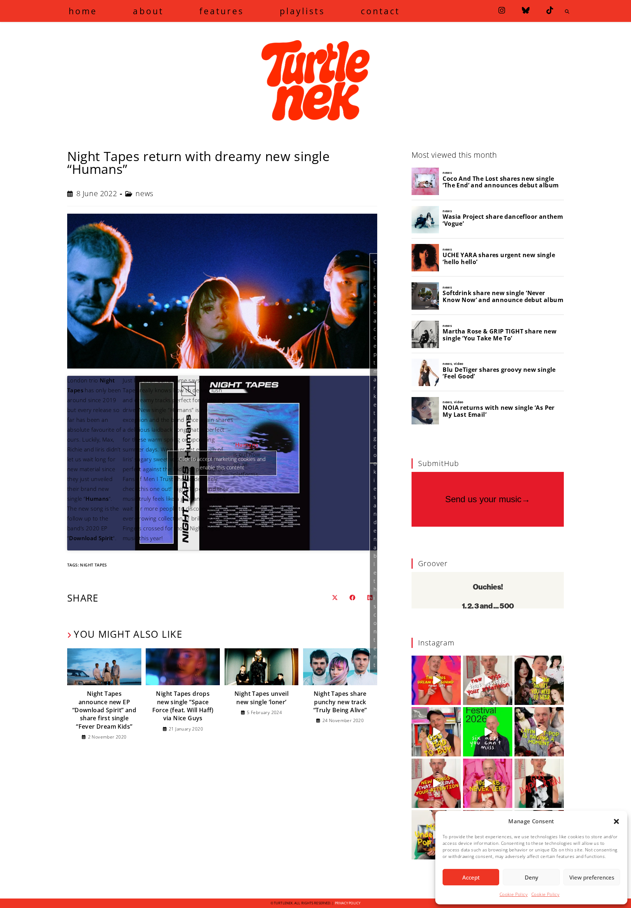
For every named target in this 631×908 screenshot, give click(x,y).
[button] (616, 821)
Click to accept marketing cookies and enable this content (376, 463)
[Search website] (567, 12)
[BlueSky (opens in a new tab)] (525, 10)
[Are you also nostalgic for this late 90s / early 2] (436, 680)
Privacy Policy (347, 903)
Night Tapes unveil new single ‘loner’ (261, 698)
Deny (531, 877)
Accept (471, 877)
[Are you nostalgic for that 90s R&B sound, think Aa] (487, 783)
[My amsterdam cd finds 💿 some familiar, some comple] (436, 731)
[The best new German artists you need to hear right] (539, 680)
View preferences (591, 877)
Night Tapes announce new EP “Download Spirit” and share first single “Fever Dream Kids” (104, 710)
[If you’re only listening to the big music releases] (487, 680)
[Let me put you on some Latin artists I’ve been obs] (539, 731)
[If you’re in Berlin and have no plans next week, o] (487, 731)
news (144, 193)
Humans (246, 444)
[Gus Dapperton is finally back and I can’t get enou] (539, 783)
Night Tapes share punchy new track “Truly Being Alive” (340, 702)
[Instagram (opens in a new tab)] (502, 10)
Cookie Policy (514, 894)
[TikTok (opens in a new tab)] (549, 10)
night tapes (93, 565)
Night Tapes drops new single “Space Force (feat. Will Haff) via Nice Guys (183, 706)
